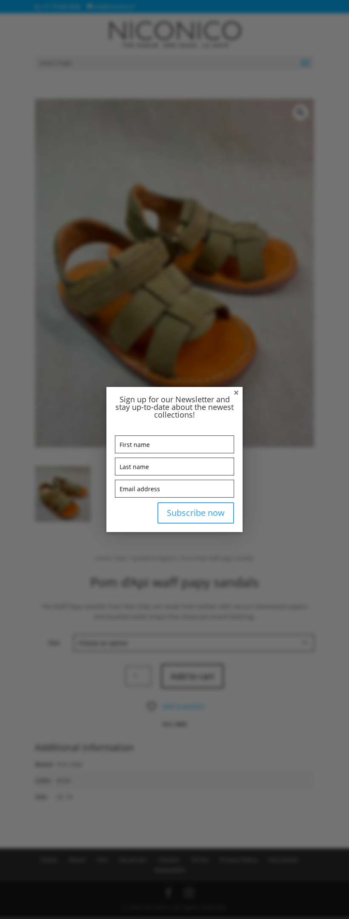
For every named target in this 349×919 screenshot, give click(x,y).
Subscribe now (196, 512)
